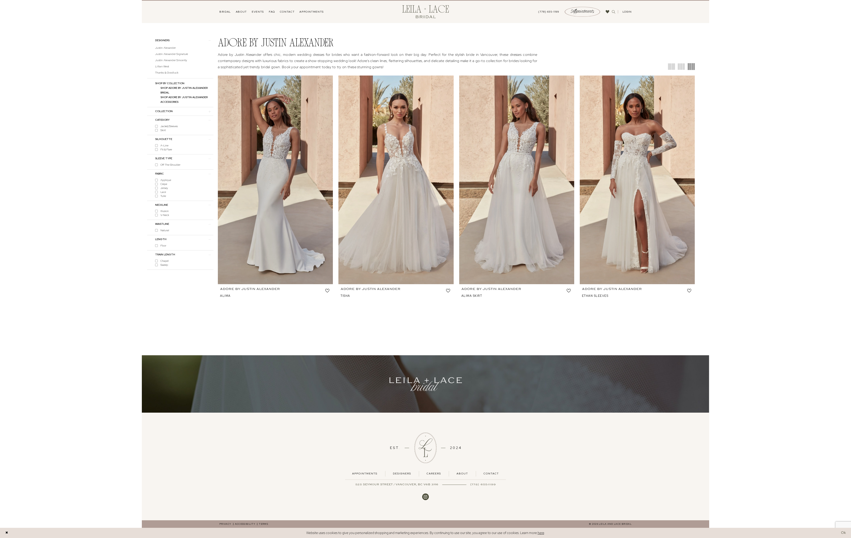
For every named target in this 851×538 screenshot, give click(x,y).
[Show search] (614, 12)
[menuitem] (225, 11)
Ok (843, 532)
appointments (364, 473)
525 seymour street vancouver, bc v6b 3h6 (396, 484)
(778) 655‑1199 (483, 484)
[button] (627, 11)
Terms (263, 523)
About (462, 473)
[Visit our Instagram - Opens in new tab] (425, 496)
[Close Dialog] (7, 533)
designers (402, 473)
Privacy (225, 523)
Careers (434, 473)
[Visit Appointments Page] (425, 384)
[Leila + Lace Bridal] (425, 11)
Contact (491, 473)
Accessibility (245, 523)
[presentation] (275, 180)
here (541, 533)
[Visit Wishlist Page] (607, 12)
